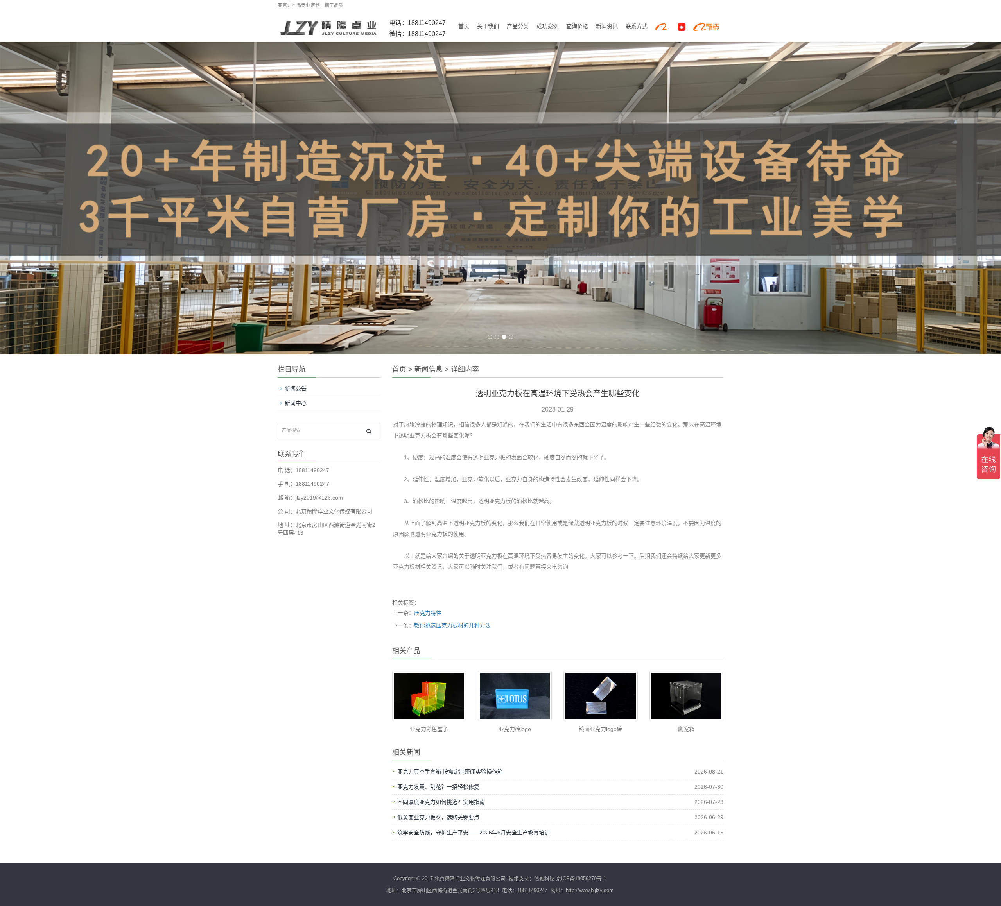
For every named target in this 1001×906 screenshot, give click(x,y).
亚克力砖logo (515, 729)
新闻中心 (296, 403)
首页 (463, 26)
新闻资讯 (607, 26)
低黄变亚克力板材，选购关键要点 (438, 817)
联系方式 (637, 26)
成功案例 (547, 26)
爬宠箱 (686, 729)
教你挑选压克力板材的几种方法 (452, 625)
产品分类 (518, 26)
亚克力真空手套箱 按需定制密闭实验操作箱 (450, 771)
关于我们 (488, 26)
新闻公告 (296, 388)
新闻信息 (428, 369)
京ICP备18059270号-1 (581, 878)
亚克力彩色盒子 (429, 729)
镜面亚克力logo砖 (600, 729)
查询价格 (577, 26)
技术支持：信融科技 (530, 878)
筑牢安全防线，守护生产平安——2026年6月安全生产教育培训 (473, 832)
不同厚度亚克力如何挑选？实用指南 (441, 802)
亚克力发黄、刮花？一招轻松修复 (438, 787)
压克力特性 (427, 613)
